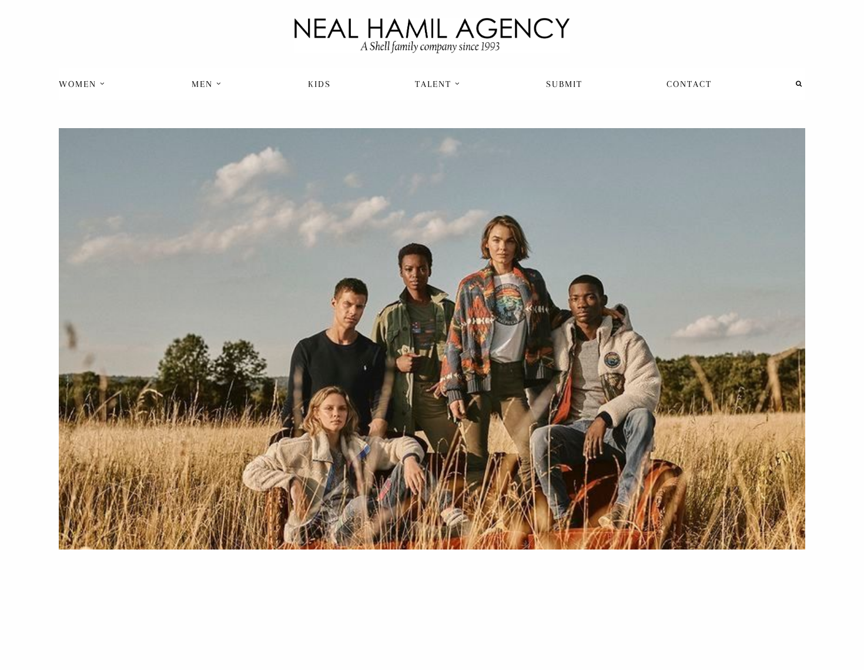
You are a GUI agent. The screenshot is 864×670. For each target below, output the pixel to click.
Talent (435, 84)
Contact (689, 84)
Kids (319, 84)
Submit (564, 84)
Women (79, 84)
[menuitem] (83, 83)
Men (204, 84)
